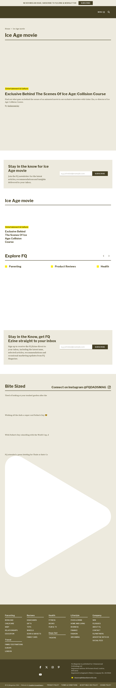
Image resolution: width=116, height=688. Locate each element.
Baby (7, 627)
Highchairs (32, 620)
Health (52, 615)
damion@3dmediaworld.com (85, 678)
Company (97, 615)
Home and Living (78, 623)
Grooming (75, 637)
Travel (8, 640)
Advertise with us (101, 637)
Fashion (74, 634)
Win (94, 620)
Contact (96, 630)
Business (75, 627)
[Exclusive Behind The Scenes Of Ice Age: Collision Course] (58, 63)
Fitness (52, 620)
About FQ (97, 627)
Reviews (31, 615)
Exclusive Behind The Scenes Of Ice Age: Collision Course (55, 94)
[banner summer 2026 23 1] (58, 133)
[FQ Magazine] (22, 12)
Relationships (11, 630)
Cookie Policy (105, 685)
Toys (29, 627)
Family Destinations (14, 644)
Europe (8, 648)
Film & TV (53, 627)
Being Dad (9, 620)
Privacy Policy (53, 685)
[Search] (108, 12)
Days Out (53, 633)
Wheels (30, 630)
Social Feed (98, 640)
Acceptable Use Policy (89, 685)
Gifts (29, 623)
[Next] (109, 256)
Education (9, 634)
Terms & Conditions (69, 685)
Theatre (52, 638)
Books (51, 623)
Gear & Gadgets (34, 634)
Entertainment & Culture (16, 89)
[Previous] (104, 256)
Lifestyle (75, 615)
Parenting (10, 615)
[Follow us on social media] (40, 667)
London (8, 651)
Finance (74, 630)
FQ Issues (97, 623)
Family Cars (32, 637)
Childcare (9, 623)
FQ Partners (98, 634)
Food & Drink (76, 620)
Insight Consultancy (36, 685)
